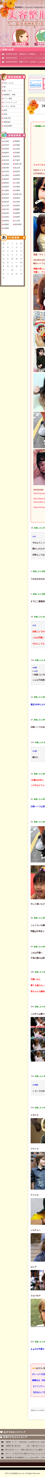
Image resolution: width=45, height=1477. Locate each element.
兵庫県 (17, 190)
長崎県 (17, 217)
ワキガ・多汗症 (9, 106)
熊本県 (6, 221)
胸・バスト (8, 91)
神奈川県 (18, 164)
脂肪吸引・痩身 (9, 95)
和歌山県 (18, 194)
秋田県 (6, 149)
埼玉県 (6, 160)
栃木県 (6, 156)
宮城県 (17, 145)
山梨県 (6, 175)
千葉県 (17, 160)
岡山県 (6, 202)
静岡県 (17, 179)
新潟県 (6, 168)
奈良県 (6, 194)
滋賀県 (6, 187)
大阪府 (6, 190)
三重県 (17, 183)
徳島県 (17, 205)
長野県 (17, 175)
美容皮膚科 (8, 126)
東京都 (6, 164)
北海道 (6, 141)
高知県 (6, 213)
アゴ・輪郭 (8, 98)
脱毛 (5, 110)
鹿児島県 (18, 224)
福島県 (6, 153)
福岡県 (17, 213)
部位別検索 (20, 37)
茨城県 (17, 153)
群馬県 (17, 156)
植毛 (5, 114)
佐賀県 (6, 217)
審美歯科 (7, 122)
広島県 (17, 202)
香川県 (6, 209)
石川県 (6, 171)
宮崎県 (6, 224)
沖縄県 (6, 228)
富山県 (17, 168)
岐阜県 (6, 179)
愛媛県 (17, 209)
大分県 (17, 221)
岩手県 (6, 145)
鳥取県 (6, 198)
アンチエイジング (10, 102)
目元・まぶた (9, 83)
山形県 (17, 149)
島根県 (17, 198)
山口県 (6, 205)
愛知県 (6, 183)
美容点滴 (7, 118)
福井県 (17, 171)
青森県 (17, 141)
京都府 (17, 187)
